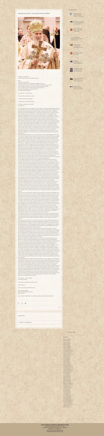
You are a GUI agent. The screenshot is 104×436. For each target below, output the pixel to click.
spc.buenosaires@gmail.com (56, 430)
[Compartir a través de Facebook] (18, 303)
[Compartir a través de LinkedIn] (25, 303)
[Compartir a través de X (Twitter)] (22, 303)
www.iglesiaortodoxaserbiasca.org (55, 431)
